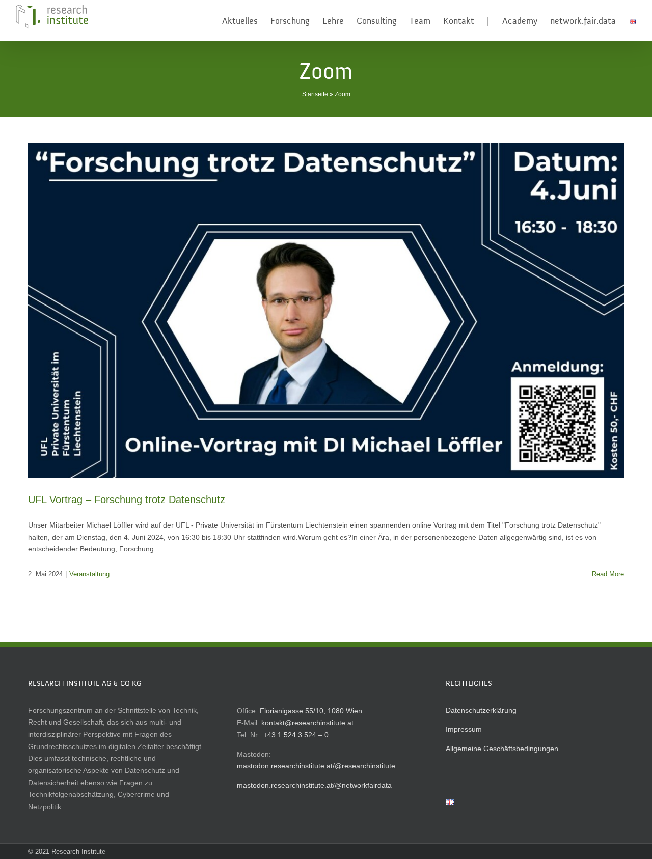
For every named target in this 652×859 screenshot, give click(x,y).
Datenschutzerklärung (481, 710)
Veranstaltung (89, 574)
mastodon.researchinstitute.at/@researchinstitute (316, 766)
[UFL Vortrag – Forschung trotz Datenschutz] (326, 310)
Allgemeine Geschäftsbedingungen (502, 748)
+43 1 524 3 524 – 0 (296, 735)
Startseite (315, 94)
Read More (608, 574)
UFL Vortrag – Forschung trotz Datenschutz (126, 499)
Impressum (464, 729)
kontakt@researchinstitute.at (307, 722)
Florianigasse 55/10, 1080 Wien (311, 711)
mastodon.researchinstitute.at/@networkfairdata (314, 785)
